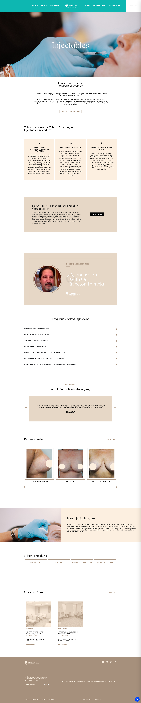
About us (35, 6)
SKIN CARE (59, 563)
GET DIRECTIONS (31, 635)
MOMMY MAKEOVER (105, 563)
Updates (90, 681)
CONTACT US (113, 6)
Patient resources (100, 681)
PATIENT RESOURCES (99, 6)
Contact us (111, 681)
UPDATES (87, 6)
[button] (70, 279)
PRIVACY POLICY (100, 699)
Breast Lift (35, 563)
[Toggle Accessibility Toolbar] (137, 699)
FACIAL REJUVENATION (82, 563)
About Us (64, 681)
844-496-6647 (30, 644)
